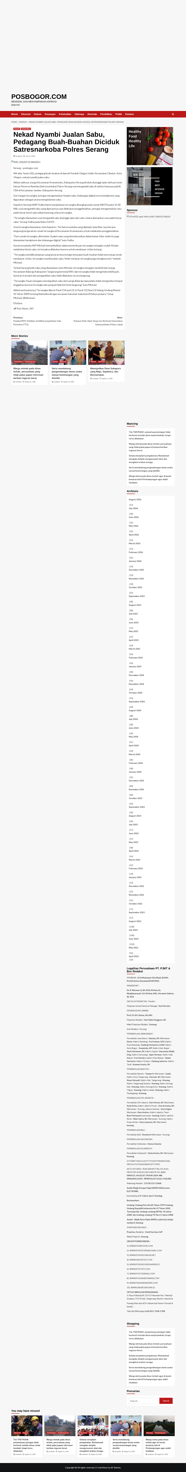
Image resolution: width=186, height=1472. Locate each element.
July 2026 (133, 508)
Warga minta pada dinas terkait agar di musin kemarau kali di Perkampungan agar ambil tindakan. (150, 479)
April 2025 (134, 640)
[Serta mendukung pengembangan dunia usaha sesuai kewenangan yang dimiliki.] (68, 353)
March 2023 (134, 859)
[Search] (173, 114)
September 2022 (137, 912)
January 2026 (135, 561)
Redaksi (129, 114)
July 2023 (133, 824)
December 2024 (136, 675)
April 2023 (134, 851)
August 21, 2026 (30, 382)
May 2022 (133, 947)
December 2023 (136, 780)
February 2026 (136, 552)
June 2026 (134, 517)
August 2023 (135, 816)
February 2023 (136, 868)
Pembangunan (30, 361)
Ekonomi (26, 114)
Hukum (37, 114)
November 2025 (136, 578)
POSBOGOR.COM (39, 96)
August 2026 (135, 499)
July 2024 (133, 719)
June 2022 (134, 938)
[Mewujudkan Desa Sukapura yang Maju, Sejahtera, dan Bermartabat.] (106, 353)
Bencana (150, 1433)
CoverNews (101, 1467)
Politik (118, 114)
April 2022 (134, 956)
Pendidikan (106, 114)
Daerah (16, 129)
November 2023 (136, 789)
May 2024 (133, 736)
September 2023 (137, 807)
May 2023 (133, 842)
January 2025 (135, 666)
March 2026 (134, 543)
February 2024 (136, 763)
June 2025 (134, 622)
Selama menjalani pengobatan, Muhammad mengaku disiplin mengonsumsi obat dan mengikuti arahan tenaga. (149, 458)
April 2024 (134, 745)
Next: (98, 321)
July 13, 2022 (30, 156)
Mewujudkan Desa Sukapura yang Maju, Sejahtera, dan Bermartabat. (105, 371)
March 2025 (134, 649)
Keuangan (50, 114)
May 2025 (133, 631)
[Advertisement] (93, 19)
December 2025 (136, 570)
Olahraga (79, 114)
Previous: (37, 321)
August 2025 (135, 605)
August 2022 (135, 921)
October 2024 (135, 692)
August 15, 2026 (162, 1454)
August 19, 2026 (68, 382)
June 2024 (134, 728)
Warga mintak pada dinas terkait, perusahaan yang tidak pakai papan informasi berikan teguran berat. (150, 447)
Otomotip (92, 114)
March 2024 (134, 754)
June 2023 (134, 833)
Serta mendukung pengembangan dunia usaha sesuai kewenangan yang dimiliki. (151, 469)
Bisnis (14, 114)
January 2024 (135, 772)
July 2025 (133, 613)
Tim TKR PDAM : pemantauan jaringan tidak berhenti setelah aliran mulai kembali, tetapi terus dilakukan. (150, 435)
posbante (19, 156)
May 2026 (133, 526)
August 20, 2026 (96, 1454)
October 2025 (135, 587)
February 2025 (136, 657)
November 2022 (136, 895)
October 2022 (135, 903)
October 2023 (135, 798)
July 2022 (133, 930)
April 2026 (134, 534)
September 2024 (137, 701)
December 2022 (136, 886)
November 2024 (136, 684)
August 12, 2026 (107, 378)
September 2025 (137, 596)
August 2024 (135, 710)
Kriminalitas (65, 114)
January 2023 (135, 877)
